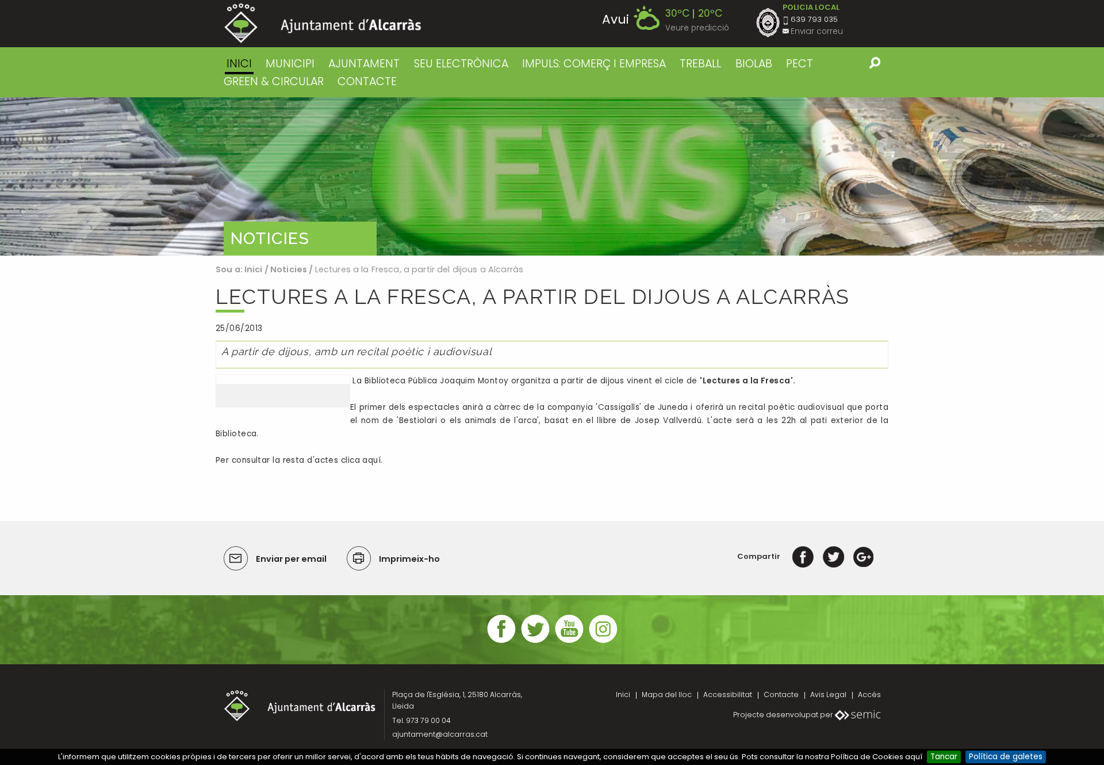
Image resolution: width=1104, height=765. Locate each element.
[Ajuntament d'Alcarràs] (323, 23)
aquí (371, 460)
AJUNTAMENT (364, 63)
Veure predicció (697, 27)
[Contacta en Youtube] (569, 641)
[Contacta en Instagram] (603, 641)
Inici (239, 63)
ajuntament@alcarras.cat (440, 734)
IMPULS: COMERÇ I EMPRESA (594, 63)
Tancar (943, 756)
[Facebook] (803, 556)
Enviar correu (817, 31)
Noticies (288, 269)
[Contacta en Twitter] (535, 641)
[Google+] (863, 556)
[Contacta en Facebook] (501, 641)
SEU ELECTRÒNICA (461, 63)
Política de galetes (1005, 756)
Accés (869, 694)
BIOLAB (753, 63)
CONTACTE (367, 81)
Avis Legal (828, 694)
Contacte (781, 694)
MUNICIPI (290, 63)
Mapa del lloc (667, 694)
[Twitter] (833, 556)
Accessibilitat (727, 694)
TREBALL (700, 63)
